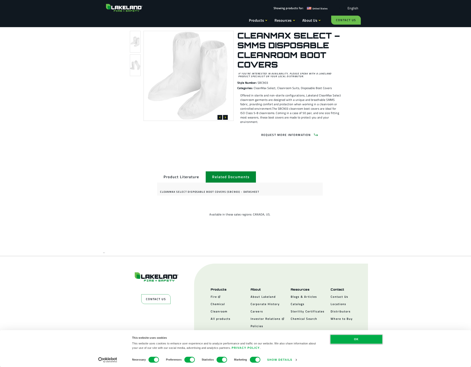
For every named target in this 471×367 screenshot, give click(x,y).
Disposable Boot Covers (316, 88)
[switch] (189, 360)
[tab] (181, 176)
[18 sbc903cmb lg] (189, 76)
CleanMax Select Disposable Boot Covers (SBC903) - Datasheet (209, 192)
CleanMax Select (265, 88)
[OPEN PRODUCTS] (266, 20)
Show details (279, 359)
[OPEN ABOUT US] (319, 20)
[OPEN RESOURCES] (294, 20)
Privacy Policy (246, 347)
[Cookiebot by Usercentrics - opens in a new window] (108, 360)
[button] (219, 117)
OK (356, 339)
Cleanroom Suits (288, 88)
